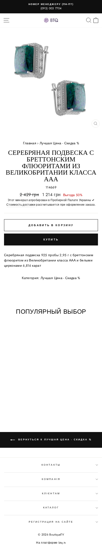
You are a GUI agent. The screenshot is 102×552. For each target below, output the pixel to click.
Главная (29, 143)
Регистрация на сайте (51, 522)
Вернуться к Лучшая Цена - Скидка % (54, 440)
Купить (51, 239)
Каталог (51, 507)
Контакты (51, 465)
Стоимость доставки (20, 205)
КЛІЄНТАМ (51, 493)
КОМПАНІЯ (51, 479)
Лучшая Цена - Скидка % (59, 143)
